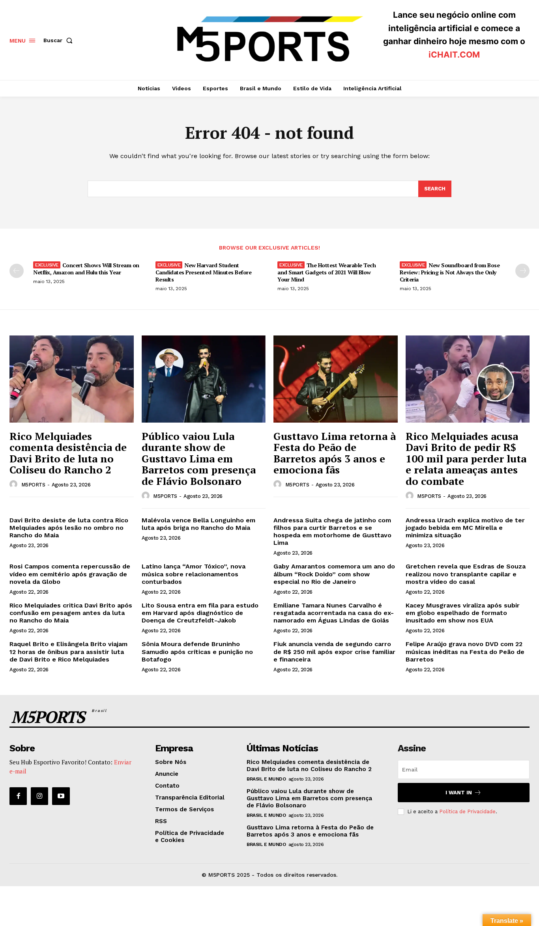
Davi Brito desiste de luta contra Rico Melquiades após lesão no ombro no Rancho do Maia (68, 527)
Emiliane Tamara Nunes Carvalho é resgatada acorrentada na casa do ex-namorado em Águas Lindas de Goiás (333, 613)
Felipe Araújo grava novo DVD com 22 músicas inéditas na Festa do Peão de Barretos (465, 651)
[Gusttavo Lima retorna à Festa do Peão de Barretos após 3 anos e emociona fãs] (335, 378)
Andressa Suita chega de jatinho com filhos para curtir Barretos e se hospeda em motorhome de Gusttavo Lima (332, 531)
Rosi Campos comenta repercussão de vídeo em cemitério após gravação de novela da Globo (69, 574)
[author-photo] (14, 484)
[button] (59, 40)
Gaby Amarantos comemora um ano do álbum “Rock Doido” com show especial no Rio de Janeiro (334, 574)
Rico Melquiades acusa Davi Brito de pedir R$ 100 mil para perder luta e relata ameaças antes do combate (466, 458)
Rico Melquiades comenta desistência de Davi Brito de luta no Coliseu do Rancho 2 (68, 453)
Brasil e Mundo (266, 779)
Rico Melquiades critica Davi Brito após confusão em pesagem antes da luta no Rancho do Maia (70, 613)
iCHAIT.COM (454, 55)
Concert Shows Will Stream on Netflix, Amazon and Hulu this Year (86, 268)
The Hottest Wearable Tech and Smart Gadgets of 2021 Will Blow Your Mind (326, 272)
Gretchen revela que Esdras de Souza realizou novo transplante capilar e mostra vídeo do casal (466, 574)
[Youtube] (60, 796)
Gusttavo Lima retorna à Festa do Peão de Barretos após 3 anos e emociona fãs (334, 453)
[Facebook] (18, 796)
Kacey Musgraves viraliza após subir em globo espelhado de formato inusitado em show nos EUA (463, 613)
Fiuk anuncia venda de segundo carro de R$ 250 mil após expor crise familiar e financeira (334, 651)
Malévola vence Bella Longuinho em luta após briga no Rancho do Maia (198, 523)
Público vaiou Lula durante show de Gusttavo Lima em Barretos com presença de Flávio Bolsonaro (199, 458)
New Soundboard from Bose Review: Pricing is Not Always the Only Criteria (450, 272)
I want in (458, 793)
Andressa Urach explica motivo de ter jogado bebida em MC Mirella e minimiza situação (465, 527)
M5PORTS (33, 485)
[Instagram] (39, 796)
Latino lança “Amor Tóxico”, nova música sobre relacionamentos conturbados (193, 574)
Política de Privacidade (467, 811)
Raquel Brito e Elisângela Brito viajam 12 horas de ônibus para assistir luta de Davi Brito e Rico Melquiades (68, 651)
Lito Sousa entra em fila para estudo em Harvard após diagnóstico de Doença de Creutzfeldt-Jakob (200, 613)
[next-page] (522, 271)
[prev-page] (16, 271)
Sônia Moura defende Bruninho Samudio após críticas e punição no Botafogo (197, 651)
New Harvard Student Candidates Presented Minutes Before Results (203, 272)
